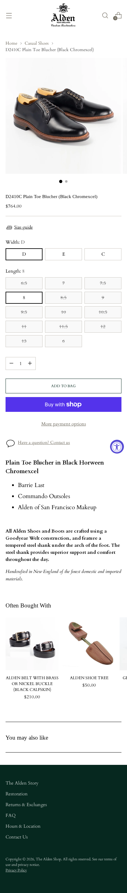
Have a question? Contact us (44, 442)
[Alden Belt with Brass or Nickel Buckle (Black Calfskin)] (32, 643)
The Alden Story (22, 783)
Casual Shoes (37, 43)
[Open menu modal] (8, 15)
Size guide (23, 227)
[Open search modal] (105, 15)
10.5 (103, 312)
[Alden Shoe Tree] (89, 643)
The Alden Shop (48, 859)
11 (24, 326)
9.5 (24, 312)
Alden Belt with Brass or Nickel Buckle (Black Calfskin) (32, 683)
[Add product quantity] (29, 363)
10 (63, 312)
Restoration (17, 794)
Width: (15, 242)
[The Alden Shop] (63, 15)
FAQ (11, 815)
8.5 (63, 297)
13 (24, 341)
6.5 (24, 283)
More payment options (63, 424)
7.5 (103, 283)
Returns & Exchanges (26, 805)
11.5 (63, 326)
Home (11, 43)
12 (102, 326)
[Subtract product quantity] (11, 363)
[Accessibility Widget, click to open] (117, 446)
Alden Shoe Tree (89, 678)
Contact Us (17, 837)
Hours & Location (23, 826)
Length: (15, 271)
